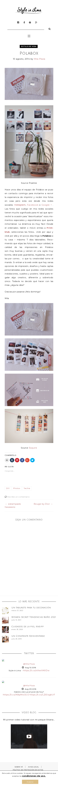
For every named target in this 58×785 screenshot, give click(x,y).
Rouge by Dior (42, 504)
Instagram (20, 205)
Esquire (33, 448)
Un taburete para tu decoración (31, 608)
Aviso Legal (33, 767)
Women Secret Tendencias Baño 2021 (33, 617)
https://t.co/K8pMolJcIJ (16, 694)
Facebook (32, 205)
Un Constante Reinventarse (28, 636)
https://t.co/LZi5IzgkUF (42, 694)
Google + (47, 205)
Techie (27, 488)
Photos (16, 488)
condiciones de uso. (34, 776)
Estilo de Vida (28, 46)
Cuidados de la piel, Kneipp (27, 626)
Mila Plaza (39, 59)
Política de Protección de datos (28, 770)
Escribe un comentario (19, 497)
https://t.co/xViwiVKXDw (36, 670)
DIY (8, 488)
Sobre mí (19, 767)
